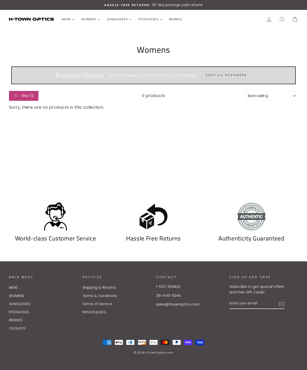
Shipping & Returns (99, 287)
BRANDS (16, 320)
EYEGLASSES (19, 312)
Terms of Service (97, 304)
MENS (13, 287)
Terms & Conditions (99, 295)
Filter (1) (27, 95)
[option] (153, 5)
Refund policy (94, 312)
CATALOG (17, 328)
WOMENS (16, 295)
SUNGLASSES (20, 304)
